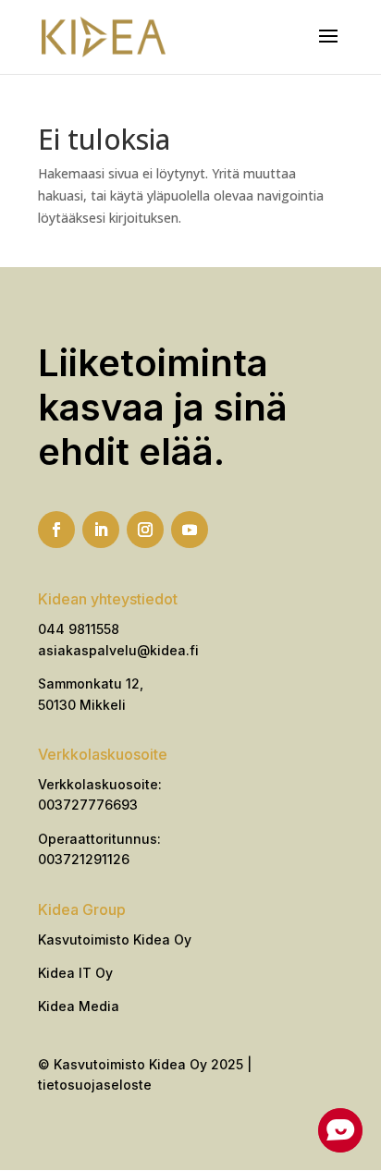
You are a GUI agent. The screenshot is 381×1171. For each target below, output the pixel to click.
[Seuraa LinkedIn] (100, 529)
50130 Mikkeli (82, 705)
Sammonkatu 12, (90, 683)
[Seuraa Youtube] (189, 529)
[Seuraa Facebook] (56, 529)
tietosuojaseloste (95, 1084)
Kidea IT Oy (75, 973)
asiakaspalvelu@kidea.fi (118, 650)
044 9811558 (78, 629)
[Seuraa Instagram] (145, 529)
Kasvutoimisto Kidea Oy (114, 939)
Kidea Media (78, 1006)
